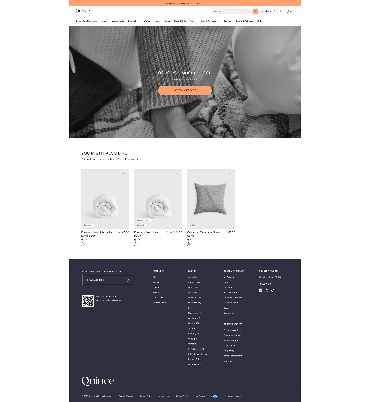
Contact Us (229, 313)
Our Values (193, 292)
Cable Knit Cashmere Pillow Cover (203, 234)
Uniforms (228, 361)
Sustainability (194, 303)
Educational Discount (198, 354)
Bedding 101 (194, 333)
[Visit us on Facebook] (260, 291)
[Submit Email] (127, 280)
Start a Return (230, 292)
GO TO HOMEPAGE (185, 90)
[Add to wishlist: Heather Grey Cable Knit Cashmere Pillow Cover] (230, 173)
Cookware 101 (194, 318)
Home (156, 287)
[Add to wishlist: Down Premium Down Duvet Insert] (177, 173)
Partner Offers (160, 303)
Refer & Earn (194, 282)
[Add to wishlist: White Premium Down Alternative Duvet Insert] (124, 173)
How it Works (194, 287)
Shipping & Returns (233, 298)
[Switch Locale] (287, 11)
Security (227, 308)
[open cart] (281, 11)
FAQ (226, 282)
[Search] (255, 11)
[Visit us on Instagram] (266, 291)
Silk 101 (191, 328)
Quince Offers (194, 364)
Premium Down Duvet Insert (146, 234)
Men (155, 277)
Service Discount (196, 349)
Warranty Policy (231, 303)
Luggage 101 (194, 339)
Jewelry (156, 292)
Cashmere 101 (194, 313)
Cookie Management (233, 396)
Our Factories (194, 298)
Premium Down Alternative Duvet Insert (96, 234)
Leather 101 (193, 323)
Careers (192, 344)
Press (191, 308)
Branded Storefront (233, 356)
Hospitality (229, 351)
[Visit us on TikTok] (272, 291)
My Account (229, 277)
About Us (192, 277)
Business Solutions (232, 330)
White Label (229, 345)
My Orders (229, 287)
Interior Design (231, 340)
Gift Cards (158, 298)
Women (156, 282)
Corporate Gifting (232, 335)
